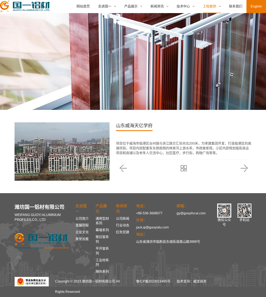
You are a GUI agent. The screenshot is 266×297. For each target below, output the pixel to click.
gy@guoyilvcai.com (191, 213)
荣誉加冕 (82, 239)
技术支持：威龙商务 (192, 281)
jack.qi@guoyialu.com (152, 227)
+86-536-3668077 (149, 213)
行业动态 (122, 225)
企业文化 (82, 232)
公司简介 (82, 218)
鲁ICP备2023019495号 (153, 281)
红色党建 (122, 232)
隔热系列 (102, 271)
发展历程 (82, 225)
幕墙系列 (102, 230)
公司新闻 (122, 218)
